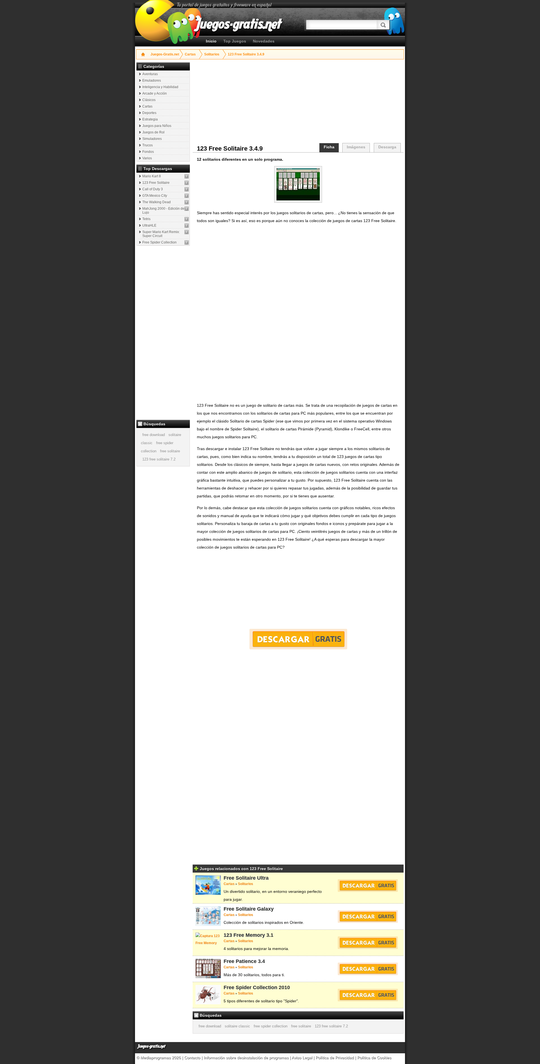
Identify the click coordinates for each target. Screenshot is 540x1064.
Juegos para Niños (156, 126)
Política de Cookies (374, 1057)
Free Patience (240, 961)
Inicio (211, 41)
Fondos (148, 152)
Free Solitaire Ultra (246, 878)
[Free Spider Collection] (186, 242)
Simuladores (152, 139)
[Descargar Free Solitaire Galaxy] (368, 916)
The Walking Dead (156, 202)
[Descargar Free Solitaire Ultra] (368, 885)
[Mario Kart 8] (186, 176)
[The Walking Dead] (186, 202)
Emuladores (151, 80)
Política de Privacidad (335, 1057)
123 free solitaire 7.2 (159, 459)
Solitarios (211, 54)
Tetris (146, 219)
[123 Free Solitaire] (186, 183)
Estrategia (150, 119)
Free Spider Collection (159, 242)
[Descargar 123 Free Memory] (368, 942)
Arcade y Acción (154, 93)
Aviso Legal (302, 1057)
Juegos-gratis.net (151, 1046)
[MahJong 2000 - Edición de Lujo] (186, 209)
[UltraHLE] (186, 225)
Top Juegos (234, 41)
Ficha (329, 147)
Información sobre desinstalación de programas (247, 1057)
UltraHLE (149, 225)
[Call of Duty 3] (186, 189)
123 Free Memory (244, 935)
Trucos (147, 145)
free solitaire (170, 451)
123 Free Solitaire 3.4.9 (246, 54)
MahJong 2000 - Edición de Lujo (163, 210)
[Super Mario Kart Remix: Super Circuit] (186, 232)
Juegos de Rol (153, 132)
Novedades (263, 41)
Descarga (387, 147)
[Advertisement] (164, 332)
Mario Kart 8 (151, 176)
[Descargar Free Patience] (368, 968)
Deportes (149, 113)
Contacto (192, 1057)
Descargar (298, 639)
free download (153, 435)
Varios (147, 158)
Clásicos (149, 100)
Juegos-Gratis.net (164, 54)
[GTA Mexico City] (186, 196)
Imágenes (356, 147)
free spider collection (270, 1026)
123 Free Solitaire (156, 183)
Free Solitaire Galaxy (249, 909)
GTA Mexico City (154, 196)
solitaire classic (237, 1026)
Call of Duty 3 (152, 189)
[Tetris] (186, 219)
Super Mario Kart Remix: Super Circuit (161, 234)
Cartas (190, 54)
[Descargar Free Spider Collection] (368, 995)
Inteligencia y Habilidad (160, 87)
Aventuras (150, 74)
